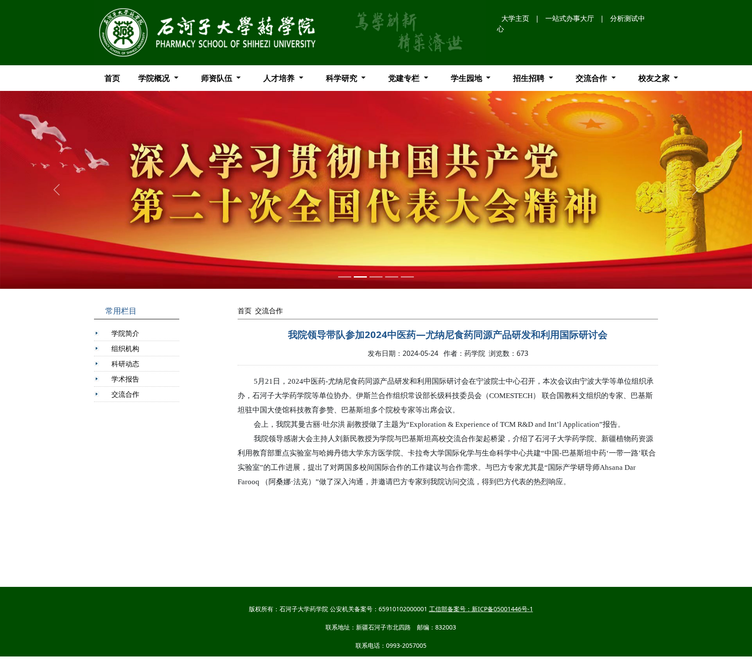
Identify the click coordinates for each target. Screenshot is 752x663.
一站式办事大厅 (569, 18)
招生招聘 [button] (530, 78)
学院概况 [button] (155, 78)
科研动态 (125, 363)
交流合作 (125, 394)
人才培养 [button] (280, 78)
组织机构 (125, 348)
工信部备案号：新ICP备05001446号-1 (481, 609)
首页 (112, 78)
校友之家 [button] (655, 78)
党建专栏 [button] (405, 78)
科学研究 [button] (342, 78)
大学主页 (515, 18)
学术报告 (125, 379)
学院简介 (125, 333)
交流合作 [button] (592, 78)
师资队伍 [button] (218, 78)
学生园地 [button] (467, 78)
